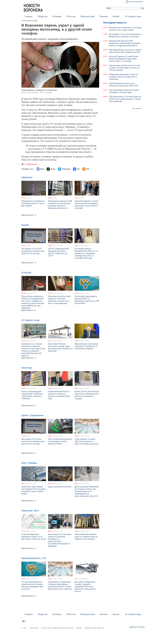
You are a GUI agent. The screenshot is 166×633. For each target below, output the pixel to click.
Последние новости (114, 22)
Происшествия (87, 16)
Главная (29, 16)
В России (71, 16)
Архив (79, 628)
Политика (56, 16)
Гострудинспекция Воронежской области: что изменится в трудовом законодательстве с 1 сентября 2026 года (86, 253)
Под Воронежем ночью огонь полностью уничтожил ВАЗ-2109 (123, 84)
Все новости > (137, 108)
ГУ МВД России (31, 164)
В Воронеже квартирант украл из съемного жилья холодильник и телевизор (123, 76)
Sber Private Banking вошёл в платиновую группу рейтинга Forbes (60, 441)
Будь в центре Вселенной (59, 487)
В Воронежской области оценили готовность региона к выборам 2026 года (59, 395)
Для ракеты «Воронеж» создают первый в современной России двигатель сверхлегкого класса (85, 586)
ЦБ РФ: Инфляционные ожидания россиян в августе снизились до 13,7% (58, 252)
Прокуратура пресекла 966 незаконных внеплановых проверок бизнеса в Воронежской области (60, 204)
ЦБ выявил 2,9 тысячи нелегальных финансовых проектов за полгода (33, 251)
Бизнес (116, 16)
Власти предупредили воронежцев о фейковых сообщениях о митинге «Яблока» (32, 395)
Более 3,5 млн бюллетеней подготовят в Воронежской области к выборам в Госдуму (87, 395)
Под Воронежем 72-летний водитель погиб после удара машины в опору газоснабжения (125, 98)
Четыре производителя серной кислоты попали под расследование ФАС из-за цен (32, 585)
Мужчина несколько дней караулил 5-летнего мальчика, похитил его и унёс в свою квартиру (59, 299)
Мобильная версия (135, 2)
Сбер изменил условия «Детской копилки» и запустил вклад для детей (86, 441)
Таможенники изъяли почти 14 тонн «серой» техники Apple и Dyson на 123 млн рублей (124, 67)
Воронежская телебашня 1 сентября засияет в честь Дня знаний (33, 203)
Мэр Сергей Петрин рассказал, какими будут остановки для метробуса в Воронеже (60, 347)
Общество (43, 16)
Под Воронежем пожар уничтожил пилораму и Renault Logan (124, 91)
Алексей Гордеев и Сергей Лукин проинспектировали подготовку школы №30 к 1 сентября (87, 204)
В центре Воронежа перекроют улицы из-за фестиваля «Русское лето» (33, 536)
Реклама (34, 628)
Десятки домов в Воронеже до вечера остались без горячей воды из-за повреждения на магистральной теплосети (87, 491)
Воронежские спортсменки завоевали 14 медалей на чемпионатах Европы (86, 346)
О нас (24, 628)
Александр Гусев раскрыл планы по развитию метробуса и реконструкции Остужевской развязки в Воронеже (59, 540)
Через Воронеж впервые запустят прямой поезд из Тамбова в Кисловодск (86, 536)
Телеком (103, 16)
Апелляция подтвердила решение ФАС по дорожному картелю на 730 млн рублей (87, 299)
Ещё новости (27, 215)
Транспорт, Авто (30, 510)
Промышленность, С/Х (33, 558)
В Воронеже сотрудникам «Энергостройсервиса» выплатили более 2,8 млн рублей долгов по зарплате (60, 585)
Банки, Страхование (32, 415)
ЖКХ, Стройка (29, 463)
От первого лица (133, 16)
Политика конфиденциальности (57, 628)
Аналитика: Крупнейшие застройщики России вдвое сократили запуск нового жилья (33, 490)
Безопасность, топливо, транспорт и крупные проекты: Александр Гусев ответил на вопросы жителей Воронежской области (33, 350)
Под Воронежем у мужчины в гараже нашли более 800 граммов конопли (125, 51)
